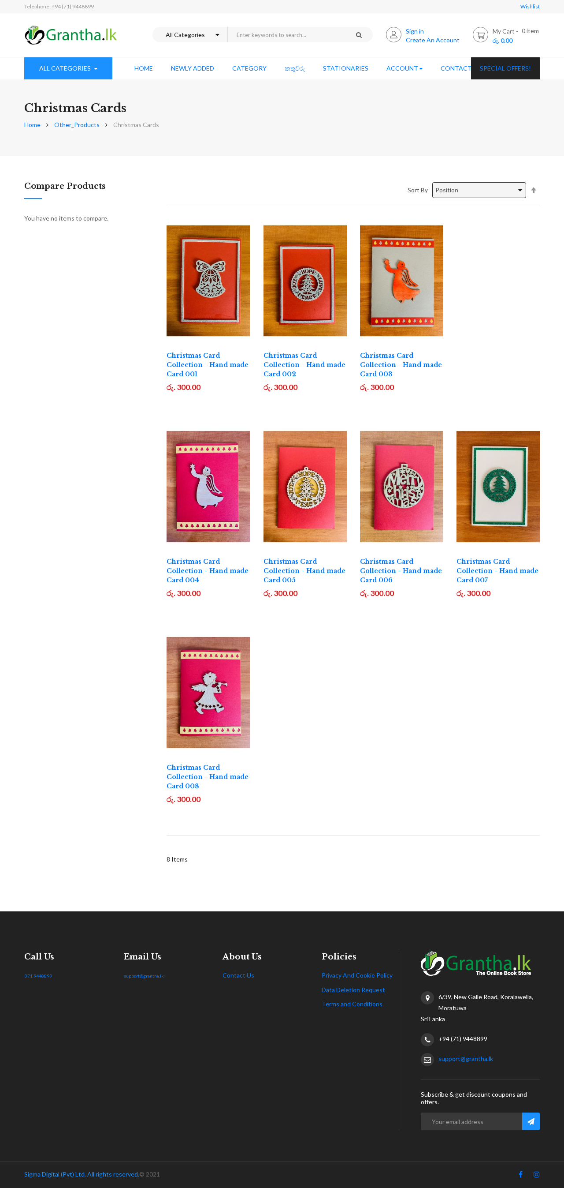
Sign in (415, 31)
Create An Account (433, 40)
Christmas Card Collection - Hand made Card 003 (401, 365)
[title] (521, 1176)
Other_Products (77, 124)
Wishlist (530, 6)
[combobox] (286, 34)
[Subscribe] (531, 1121)
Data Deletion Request (353, 989)
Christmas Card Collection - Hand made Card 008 (208, 777)
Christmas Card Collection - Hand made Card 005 (304, 571)
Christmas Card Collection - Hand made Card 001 (208, 365)
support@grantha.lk (144, 975)
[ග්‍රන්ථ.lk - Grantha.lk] (71, 35)
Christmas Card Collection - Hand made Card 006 (401, 571)
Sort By (418, 190)
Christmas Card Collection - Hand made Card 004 (208, 571)
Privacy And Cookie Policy (357, 975)
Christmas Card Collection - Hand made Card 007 (497, 571)
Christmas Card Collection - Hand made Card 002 (304, 365)
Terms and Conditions (352, 1004)
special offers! (505, 68)
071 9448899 (38, 975)
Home (32, 124)
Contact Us (238, 975)
